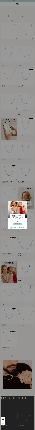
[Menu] (4, 417)
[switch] (3, 423)
